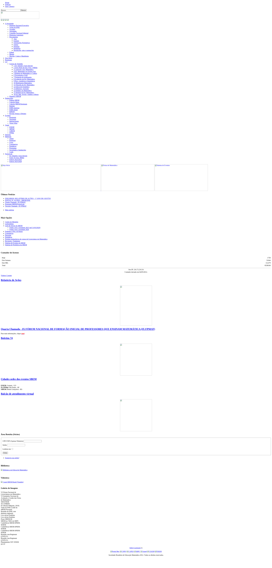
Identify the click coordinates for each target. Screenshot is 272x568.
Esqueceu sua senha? (12, 458)
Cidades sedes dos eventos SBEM (19, 379)
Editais (11, 52)
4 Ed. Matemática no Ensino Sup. (25, 71)
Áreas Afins (13, 123)
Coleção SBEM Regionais (18, 104)
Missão (11, 54)
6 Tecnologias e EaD (21, 75)
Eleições (8, 135)
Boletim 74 (7, 338)
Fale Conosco (9, 6)
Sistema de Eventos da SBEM (15, 243)
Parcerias (8, 235)
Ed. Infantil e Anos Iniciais (18, 156)
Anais (7, 125)
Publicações (9, 98)
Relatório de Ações (11, 280)
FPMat (11, 133)
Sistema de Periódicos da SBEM (16, 245)
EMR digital (13, 110)
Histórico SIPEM (15, 96)
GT (6, 62)
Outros (16, 45)
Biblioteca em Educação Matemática (15, 470)
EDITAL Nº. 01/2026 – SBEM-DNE (17, 200)
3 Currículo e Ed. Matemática (23, 69)
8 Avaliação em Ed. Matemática (24, 79)
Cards (11, 152)
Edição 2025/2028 (15, 161)
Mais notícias (9, 210)
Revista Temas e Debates (17, 114)
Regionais (8, 60)
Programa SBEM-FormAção (14, 204)
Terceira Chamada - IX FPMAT (15, 206)
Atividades (13, 31)
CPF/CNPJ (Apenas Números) (13, 441)
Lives (11, 142)
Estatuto (16, 41)
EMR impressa (14, 108)
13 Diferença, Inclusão (21, 89)
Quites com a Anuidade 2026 (19, 229)
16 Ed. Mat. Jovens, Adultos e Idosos (26, 94)
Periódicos (12, 146)
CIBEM (12, 131)
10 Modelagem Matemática (23, 83)
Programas (12, 148)
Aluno (11, 138)
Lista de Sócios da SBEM (13, 226)
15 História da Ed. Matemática (24, 92)
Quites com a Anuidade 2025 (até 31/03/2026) (24, 228)
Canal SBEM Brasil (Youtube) (13, 482)
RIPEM (12, 112)
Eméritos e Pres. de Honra (14, 231)
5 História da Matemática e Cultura (25, 73)
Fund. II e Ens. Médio (16, 158)
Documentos (13, 37)
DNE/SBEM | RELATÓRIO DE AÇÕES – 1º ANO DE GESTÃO (28, 198)
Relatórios (17, 48)
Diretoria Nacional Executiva (19, 25)
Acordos (12, 29)
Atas (15, 39)
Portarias (16, 46)
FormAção (8, 154)
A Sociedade (9, 23)
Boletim (12, 106)
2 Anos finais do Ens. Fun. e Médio (25, 68)
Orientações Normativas (22, 43)
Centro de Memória (11, 222)
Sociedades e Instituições (17, 150)
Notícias (8, 4)
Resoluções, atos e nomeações (24, 50)
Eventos (8, 115)
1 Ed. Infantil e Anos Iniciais (23, 66)
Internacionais (14, 121)
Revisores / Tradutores (12, 241)
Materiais (8, 137)
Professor (12, 140)
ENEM (11, 127)
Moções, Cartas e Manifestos (19, 56)
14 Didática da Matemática (23, 91)
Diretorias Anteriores (16, 35)
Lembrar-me (7, 449)
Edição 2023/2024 (15, 160)
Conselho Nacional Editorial (18, 33)
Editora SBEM (14, 100)
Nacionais (12, 119)
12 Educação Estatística (21, 87)
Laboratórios (9, 224)
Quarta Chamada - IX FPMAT (15, 202)
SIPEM (11, 129)
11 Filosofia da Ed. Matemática (24, 85)
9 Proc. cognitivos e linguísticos (24, 81)
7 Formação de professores (23, 77)
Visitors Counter (6, 275)
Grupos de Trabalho (16, 64)
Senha (5, 445)
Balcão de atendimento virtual (17, 393)
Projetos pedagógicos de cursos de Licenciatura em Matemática (26, 239)
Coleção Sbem (14, 102)
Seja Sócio (8, 58)
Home (7, 3)
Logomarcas (13, 144)
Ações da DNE (14, 27)
